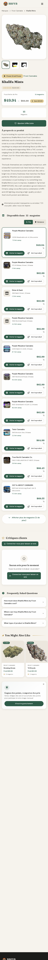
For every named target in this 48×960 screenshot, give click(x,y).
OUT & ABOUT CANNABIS (22, 485)
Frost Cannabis (17, 11)
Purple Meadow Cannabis (22, 231)
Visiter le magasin (16, 253)
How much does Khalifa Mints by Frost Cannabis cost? (20, 602)
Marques (5, 11)
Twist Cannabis (18, 429)
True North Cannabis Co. (22, 457)
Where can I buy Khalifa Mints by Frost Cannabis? (20, 613)
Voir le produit (36, 253)
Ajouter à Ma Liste (26, 123)
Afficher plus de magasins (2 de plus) (25, 519)
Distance (40, 222)
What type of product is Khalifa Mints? (20, 623)
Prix (29, 222)
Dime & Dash (17, 290)
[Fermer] (43, 684)
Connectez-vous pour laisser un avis (21, 544)
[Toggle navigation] (42, 4)
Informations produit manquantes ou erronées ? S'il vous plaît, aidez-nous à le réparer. (23, 204)
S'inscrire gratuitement (24, 704)
